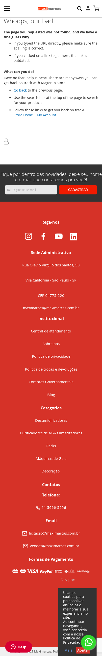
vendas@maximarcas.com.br (54, 545)
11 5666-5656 (54, 507)
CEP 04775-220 (51, 295)
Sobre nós (51, 343)
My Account (46, 115)
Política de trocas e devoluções (51, 369)
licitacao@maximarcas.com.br (54, 533)
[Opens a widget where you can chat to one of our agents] (18, 647)
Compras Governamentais (51, 381)
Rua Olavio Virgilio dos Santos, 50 (51, 264)
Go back (20, 90)
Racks (51, 445)
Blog (51, 394)
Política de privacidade (51, 356)
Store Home (23, 115)
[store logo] (49, 9)
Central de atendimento (51, 330)
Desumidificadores (51, 420)
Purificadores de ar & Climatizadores (51, 432)
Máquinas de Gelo (51, 458)
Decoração (51, 471)
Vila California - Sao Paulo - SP (51, 280)
